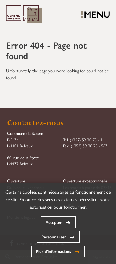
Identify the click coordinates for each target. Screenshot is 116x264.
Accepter (54, 222)
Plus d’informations (53, 251)
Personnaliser (53, 237)
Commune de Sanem (24, 14)
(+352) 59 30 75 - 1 (86, 140)
